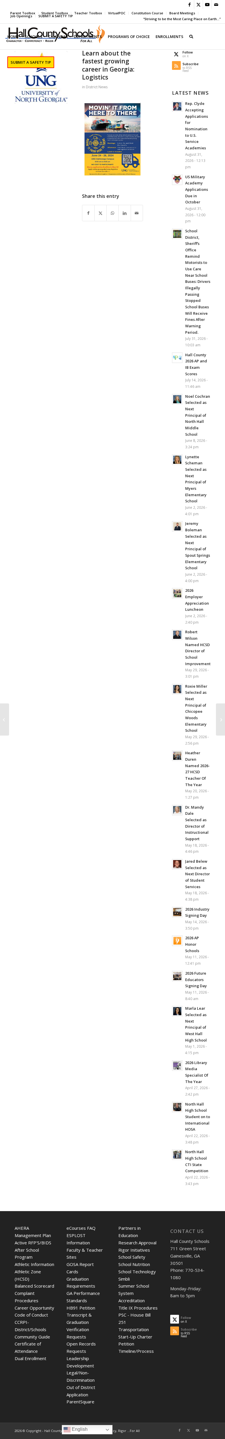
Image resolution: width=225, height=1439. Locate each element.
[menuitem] (88, 13)
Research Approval (137, 1243)
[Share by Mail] (137, 213)
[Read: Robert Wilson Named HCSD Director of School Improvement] (177, 634)
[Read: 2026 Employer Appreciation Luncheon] (177, 593)
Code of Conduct (31, 1315)
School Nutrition (134, 1264)
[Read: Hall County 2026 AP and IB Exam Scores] (177, 357)
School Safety (131, 1257)
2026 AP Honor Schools (192, 944)
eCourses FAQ (81, 1228)
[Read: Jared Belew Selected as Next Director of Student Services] (177, 864)
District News (97, 86)
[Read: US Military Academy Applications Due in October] (177, 179)
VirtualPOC (116, 13)
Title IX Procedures (138, 1308)
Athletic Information (34, 1264)
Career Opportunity (34, 1308)
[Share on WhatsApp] (112, 213)
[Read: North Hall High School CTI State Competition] (177, 1154)
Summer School (133, 1286)
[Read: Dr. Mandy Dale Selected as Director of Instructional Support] (177, 810)
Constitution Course (147, 13)
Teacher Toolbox (88, 13)
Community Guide (32, 1337)
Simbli (124, 1279)
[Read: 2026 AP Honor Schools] (177, 940)
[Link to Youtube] (207, 4)
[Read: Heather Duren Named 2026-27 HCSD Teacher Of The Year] (177, 755)
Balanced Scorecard (34, 1286)
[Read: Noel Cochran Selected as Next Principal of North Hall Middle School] (177, 399)
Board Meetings (182, 13)
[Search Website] (191, 36)
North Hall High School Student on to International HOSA (197, 1116)
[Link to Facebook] (189, 4)
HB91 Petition (81, 1308)
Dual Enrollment (30, 1358)
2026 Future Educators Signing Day (196, 979)
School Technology (137, 1271)
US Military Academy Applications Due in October (196, 189)
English (79, 1429)
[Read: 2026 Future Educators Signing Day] (177, 976)
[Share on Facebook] (88, 213)
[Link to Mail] (216, 4)
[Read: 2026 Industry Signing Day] (177, 912)
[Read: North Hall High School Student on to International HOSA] (177, 1107)
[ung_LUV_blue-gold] (41, 77)
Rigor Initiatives (134, 1250)
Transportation (133, 1329)
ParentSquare (80, 1402)
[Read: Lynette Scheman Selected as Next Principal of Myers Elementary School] (177, 459)
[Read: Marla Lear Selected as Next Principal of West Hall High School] (177, 1011)
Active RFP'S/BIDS (33, 1243)
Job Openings (21, 16)
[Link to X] (198, 4)
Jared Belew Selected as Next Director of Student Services (197, 874)
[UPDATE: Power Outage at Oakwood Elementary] (4, 719)
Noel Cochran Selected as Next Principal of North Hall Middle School (197, 415)
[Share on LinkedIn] (124, 213)
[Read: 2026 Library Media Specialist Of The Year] (177, 1065)
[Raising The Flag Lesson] (220, 719)
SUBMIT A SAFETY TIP (55, 16)
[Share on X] (100, 213)
